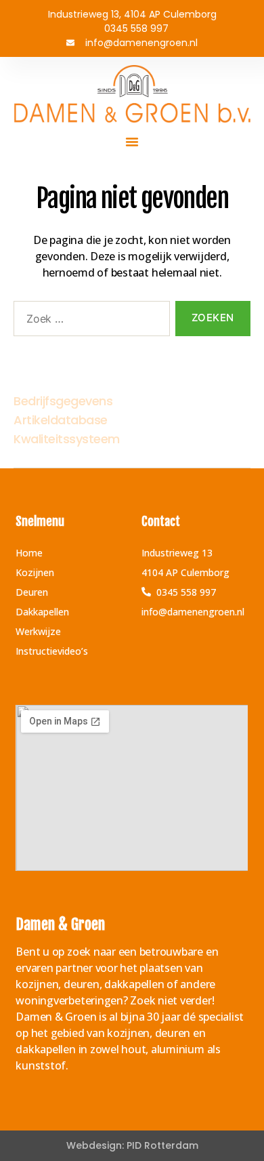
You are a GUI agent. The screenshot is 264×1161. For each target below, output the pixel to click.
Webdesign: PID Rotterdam (132, 1145)
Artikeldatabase (61, 419)
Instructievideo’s (52, 651)
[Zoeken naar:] (89, 321)
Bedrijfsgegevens (63, 400)
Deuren (32, 592)
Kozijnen (35, 572)
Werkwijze (38, 631)
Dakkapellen (42, 611)
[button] (132, 141)
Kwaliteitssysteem (67, 438)
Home (29, 552)
